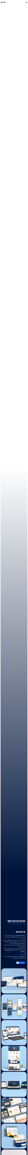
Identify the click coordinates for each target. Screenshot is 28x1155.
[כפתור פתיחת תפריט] (26, 2)
